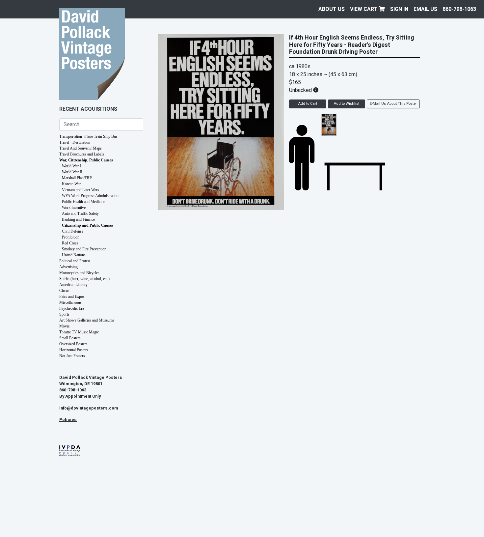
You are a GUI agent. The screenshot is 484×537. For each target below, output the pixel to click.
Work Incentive (74, 207)
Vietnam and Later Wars (80, 189)
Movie (64, 326)
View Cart (364, 9)
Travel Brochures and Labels (81, 154)
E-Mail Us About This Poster (393, 103)
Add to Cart (307, 103)
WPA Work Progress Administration (90, 195)
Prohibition (70, 237)
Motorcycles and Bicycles (79, 272)
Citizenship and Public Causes (87, 225)
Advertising (68, 267)
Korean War (71, 184)
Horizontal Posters (73, 350)
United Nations (74, 255)
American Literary (73, 284)
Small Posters (70, 338)
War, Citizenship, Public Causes (86, 160)
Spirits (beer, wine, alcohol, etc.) (84, 278)
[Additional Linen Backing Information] (315, 90)
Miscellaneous (70, 302)
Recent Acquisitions (88, 109)
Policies (68, 420)
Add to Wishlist (346, 103)
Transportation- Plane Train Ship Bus (88, 136)
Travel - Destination (74, 142)
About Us (331, 9)
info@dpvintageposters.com (88, 408)
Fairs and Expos (72, 296)
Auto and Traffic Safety (80, 213)
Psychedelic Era (71, 308)
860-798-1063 (459, 9)
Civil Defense (72, 231)
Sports (64, 314)
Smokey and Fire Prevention (84, 249)
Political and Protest (74, 261)
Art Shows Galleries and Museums (86, 320)
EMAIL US (425, 9)
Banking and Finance (78, 219)
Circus (64, 290)
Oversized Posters (73, 344)
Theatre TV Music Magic (79, 332)
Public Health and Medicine (83, 201)
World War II (72, 172)
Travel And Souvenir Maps (80, 148)
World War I (71, 166)
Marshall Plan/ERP (77, 178)
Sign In (399, 9)
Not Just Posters (72, 355)
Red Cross (70, 243)
